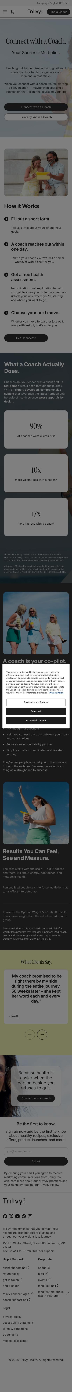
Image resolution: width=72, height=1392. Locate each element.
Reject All (36, 711)
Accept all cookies (36, 720)
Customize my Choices (36, 702)
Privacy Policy (56, 693)
